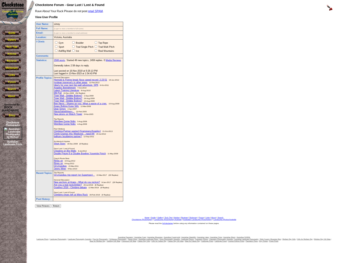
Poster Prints (273, 241)
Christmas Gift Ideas (129, 241)
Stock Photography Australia (170, 239)
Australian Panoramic (125, 237)
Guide (153, 217)
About (213, 217)
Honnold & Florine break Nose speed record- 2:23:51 (80, 79)
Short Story (59, 143)
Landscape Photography (58, 239)
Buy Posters (263, 241)
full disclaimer (167, 223)
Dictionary (193, 217)
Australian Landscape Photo (148, 239)
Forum (201, 217)
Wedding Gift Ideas (113, 241)
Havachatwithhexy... (64, 111)
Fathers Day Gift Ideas (176, 241)
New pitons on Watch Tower (68, 114)
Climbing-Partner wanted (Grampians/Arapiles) (77, 131)
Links (208, 217)
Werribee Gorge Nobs (65, 121)
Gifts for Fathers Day (158, 241)
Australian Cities (216, 237)
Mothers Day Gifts (289, 239)
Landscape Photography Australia (168, 219)
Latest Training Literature (66, 90)
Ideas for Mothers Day (97, 241)
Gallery (160, 217)
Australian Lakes (203, 237)
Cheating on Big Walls (65, 151)
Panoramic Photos (201, 239)
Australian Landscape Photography (197, 219)
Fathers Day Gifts (144, 241)
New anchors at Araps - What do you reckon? (77, 182)
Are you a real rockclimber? (68, 184)
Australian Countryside (172, 237)
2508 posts (59, 60)
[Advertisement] (12, 206)
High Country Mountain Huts (270, 239)
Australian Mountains (155, 237)
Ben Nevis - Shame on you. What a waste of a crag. (80, 103)
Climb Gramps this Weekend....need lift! (74, 133)
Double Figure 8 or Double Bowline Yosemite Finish (80, 153)
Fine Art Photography (100, 239)
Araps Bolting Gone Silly (66, 106)
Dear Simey (60, 108)
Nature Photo (132, 239)
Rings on (58, 160)
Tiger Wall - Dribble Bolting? (68, 95)
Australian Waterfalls (188, 237)
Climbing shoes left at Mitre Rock (71, 194)
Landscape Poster (221, 241)
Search (220, 217)
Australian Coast (140, 237)
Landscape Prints (207, 241)
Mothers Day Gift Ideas (322, 239)
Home (147, 217)
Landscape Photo (42, 239)
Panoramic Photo (252, 241)
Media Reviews (113, 60)
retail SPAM (95, 11)
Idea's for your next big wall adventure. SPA (76, 85)
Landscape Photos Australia (224, 219)
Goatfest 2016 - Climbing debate (70, 187)
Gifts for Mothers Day (305, 239)
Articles (177, 217)
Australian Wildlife (243, 237)
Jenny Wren (60, 168)
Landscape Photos (187, 239)
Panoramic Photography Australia (221, 239)
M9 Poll (58, 93)
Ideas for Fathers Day (192, 241)
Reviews (184, 217)
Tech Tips (168, 217)
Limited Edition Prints (236, 241)
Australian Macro (229, 237)
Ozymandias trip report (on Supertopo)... (74, 175)
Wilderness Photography (118, 239)
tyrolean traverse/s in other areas (70, 82)
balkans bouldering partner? (68, 136)
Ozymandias (60, 166)
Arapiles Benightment (65, 87)
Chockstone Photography (142, 219)
